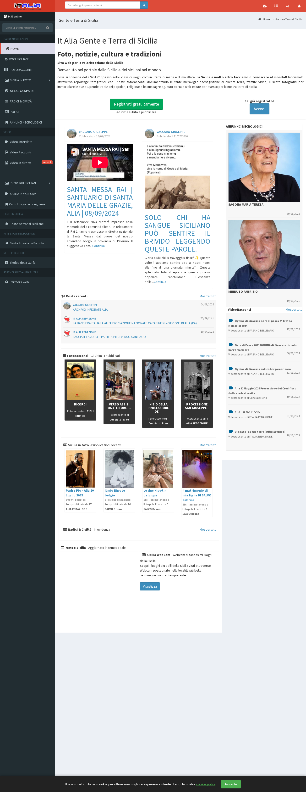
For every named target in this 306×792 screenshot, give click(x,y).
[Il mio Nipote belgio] (119, 469)
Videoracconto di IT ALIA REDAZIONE (250, 417)
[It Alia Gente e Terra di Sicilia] (27, 6)
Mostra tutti (208, 296)
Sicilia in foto (78, 445)
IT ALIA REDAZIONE (84, 318)
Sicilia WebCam (158, 555)
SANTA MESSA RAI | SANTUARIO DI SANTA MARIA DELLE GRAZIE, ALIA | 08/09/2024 (100, 201)
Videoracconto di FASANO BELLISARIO (251, 330)
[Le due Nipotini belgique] (158, 469)
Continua (98, 246)
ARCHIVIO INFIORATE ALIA (90, 309)
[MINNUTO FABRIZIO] (264, 254)
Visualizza (150, 586)
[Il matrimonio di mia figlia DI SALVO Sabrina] (197, 469)
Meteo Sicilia (75, 547)
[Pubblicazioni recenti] (276, 6)
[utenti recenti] (264, 6)
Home (266, 19)
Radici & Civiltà (79, 529)
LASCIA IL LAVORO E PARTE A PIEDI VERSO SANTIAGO (109, 337)
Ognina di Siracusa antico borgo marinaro (263, 369)
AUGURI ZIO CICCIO (247, 412)
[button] (60, 6)
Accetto (230, 784)
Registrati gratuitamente (136, 104)
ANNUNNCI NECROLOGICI (244, 126)
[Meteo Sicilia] (98, 589)
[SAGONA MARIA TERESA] (264, 167)
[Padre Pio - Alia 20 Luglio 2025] (80, 469)
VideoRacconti (239, 309)
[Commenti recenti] (287, 6)
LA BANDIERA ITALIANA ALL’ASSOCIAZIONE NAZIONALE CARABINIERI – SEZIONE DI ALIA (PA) (135, 323)
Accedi (259, 109)
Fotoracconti (77, 356)
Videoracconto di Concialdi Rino (247, 397)
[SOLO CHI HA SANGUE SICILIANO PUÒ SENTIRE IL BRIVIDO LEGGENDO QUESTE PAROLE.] (177, 176)
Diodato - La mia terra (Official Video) (260, 431)
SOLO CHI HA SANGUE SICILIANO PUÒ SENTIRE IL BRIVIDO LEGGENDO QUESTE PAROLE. (177, 233)
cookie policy (205, 784)
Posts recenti (76, 296)
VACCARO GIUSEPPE (93, 132)
